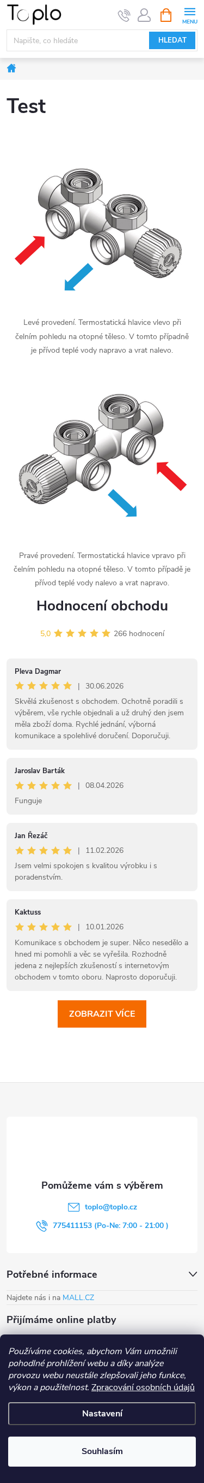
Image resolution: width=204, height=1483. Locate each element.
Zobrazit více (102, 1014)
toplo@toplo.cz (111, 1207)
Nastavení (102, 1414)
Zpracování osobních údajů (143, 1387)
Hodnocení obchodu (102, 605)
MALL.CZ (78, 1297)
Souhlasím (102, 1451)
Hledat (172, 40)
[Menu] (189, 14)
